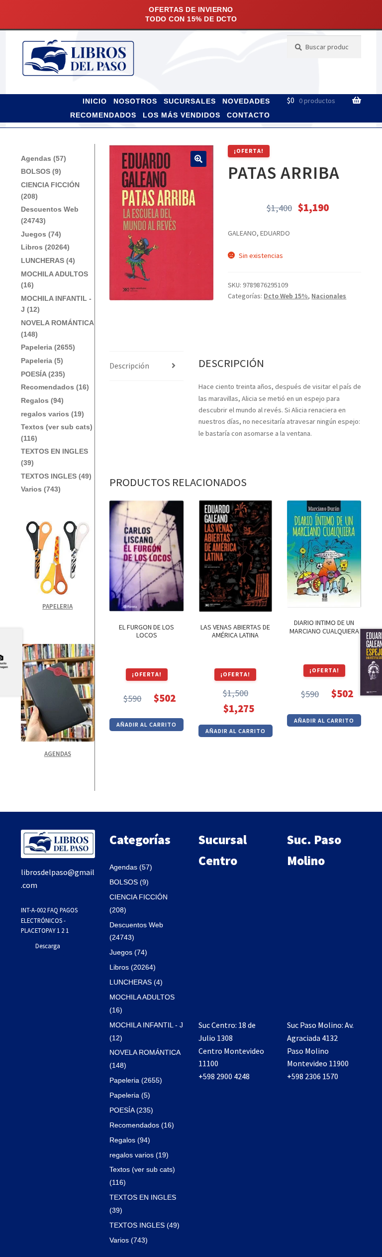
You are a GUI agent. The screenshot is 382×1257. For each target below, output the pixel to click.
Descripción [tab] (129, 366)
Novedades (246, 101)
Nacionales (328, 295)
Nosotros (135, 101)
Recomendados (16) (55, 387)
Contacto (248, 115)
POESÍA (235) (43, 374)
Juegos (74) (41, 234)
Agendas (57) (43, 158)
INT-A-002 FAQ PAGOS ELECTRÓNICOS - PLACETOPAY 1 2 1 (49, 920)
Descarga (47, 946)
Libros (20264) (45, 247)
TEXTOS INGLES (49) (56, 476)
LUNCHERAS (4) (48, 260)
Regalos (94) (42, 400)
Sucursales (190, 101)
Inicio (95, 101)
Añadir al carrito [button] (146, 724)
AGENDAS (57, 754)
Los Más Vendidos (181, 115)
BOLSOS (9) (41, 171)
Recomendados (103, 115)
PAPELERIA (57, 606)
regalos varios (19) (52, 414)
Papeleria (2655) (48, 347)
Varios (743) (41, 489)
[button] (198, 159)
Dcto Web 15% (286, 295)
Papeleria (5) (42, 361)
